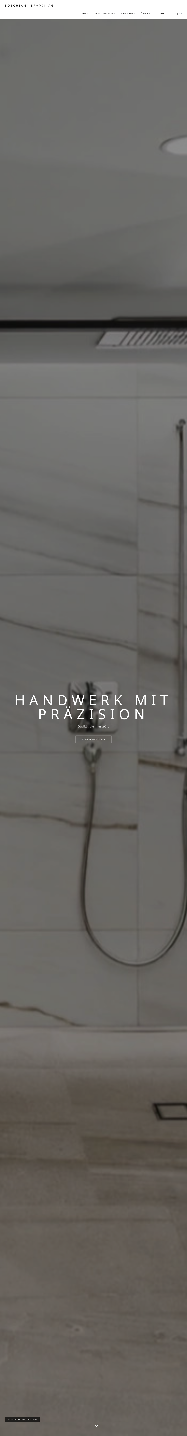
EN (180, 13)
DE (174, 13)
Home (85, 13)
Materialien (128, 13)
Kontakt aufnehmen (93, 739)
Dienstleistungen (104, 13)
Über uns (146, 13)
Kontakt (162, 13)
